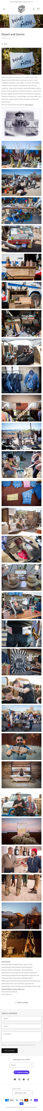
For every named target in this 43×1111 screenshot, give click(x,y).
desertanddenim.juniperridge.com (13, 989)
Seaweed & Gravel (15, 1107)
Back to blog (23, 1002)
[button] (4, 9)
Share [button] (6, 44)
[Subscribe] (31, 1065)
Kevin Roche (29, 105)
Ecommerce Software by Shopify (28, 1107)
